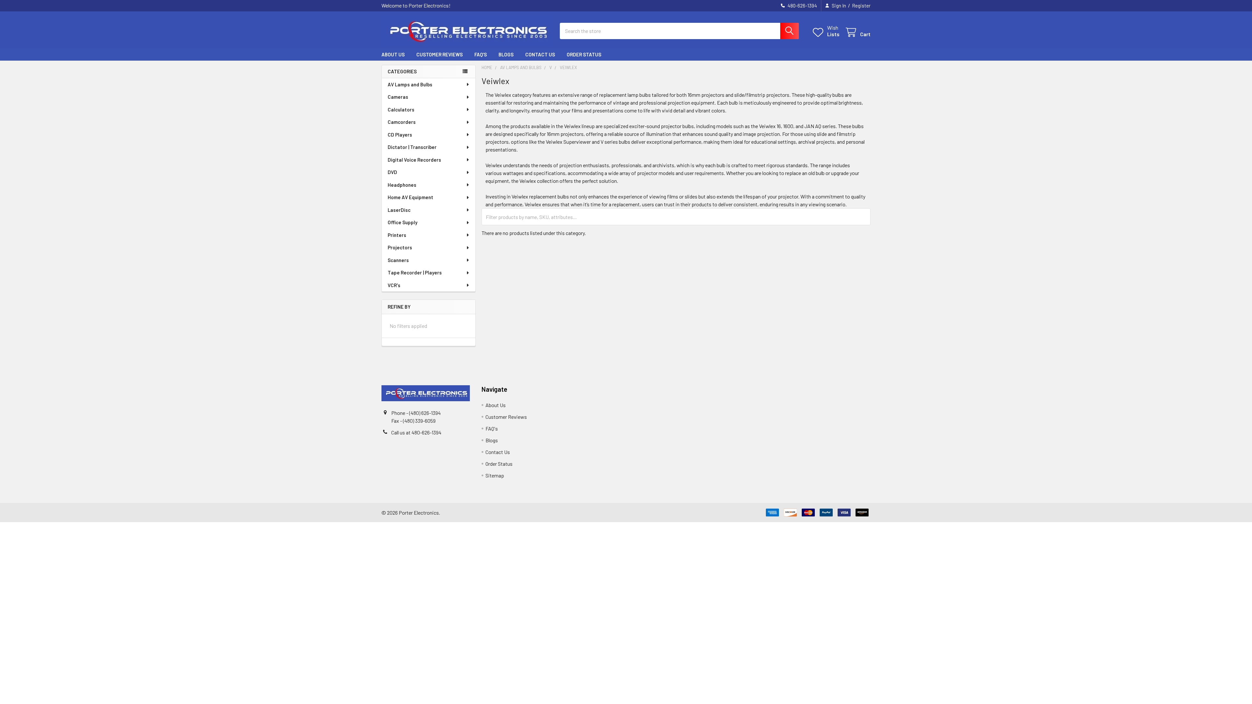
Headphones (402, 185)
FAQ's (480, 54)
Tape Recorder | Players (415, 272)
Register (861, 5)
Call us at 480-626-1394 (416, 432)
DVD (392, 172)
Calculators (401, 109)
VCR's (394, 285)
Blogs (506, 54)
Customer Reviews (439, 54)
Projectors (400, 247)
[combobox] (679, 31)
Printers (397, 235)
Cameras (398, 97)
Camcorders (402, 122)
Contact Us (540, 54)
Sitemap (494, 475)
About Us (393, 54)
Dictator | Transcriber (412, 147)
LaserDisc (399, 210)
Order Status (584, 54)
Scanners (398, 260)
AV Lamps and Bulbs (410, 84)
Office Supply (402, 222)
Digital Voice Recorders (414, 160)
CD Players (400, 135)
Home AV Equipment (410, 197)
